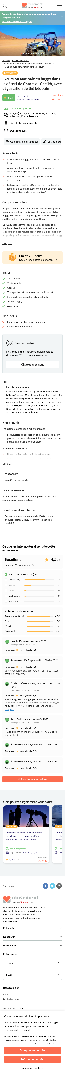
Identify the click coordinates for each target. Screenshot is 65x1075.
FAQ (5, 994)
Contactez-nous (11, 998)
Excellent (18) (14, 579)
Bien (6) (12, 585)
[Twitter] (52, 885)
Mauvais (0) (13, 601)
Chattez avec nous (32, 364)
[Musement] (32, 5)
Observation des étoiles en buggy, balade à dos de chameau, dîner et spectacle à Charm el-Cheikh (24, 836)
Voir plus (9, 709)
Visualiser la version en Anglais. (17, 21)
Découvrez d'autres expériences (36, 259)
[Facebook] (45, 885)
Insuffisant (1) (14, 596)
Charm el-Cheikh (20, 60)
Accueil (6, 60)
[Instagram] (59, 885)
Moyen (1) (13, 590)
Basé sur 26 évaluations (28, 99)
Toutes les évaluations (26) (23, 574)
